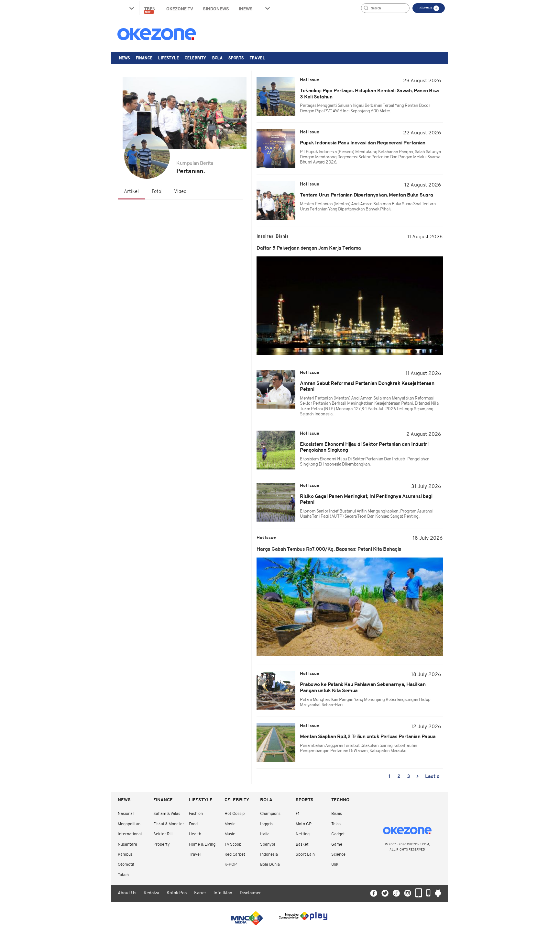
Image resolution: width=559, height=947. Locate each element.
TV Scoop (233, 844)
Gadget (338, 834)
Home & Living (202, 844)
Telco (336, 824)
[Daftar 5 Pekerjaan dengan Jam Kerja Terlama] (350, 305)
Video (180, 191)
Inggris (266, 824)
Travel (257, 57)
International (130, 834)
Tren (150, 10)
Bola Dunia (270, 864)
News (124, 57)
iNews (246, 9)
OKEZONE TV (179, 9)
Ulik (334, 864)
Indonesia (269, 854)
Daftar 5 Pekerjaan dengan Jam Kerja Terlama (309, 248)
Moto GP (304, 824)
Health (195, 834)
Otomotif (126, 864)
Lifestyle (168, 57)
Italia (264, 834)
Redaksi (151, 893)
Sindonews (216, 9)
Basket (302, 844)
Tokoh (123, 875)
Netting (303, 834)
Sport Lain (305, 854)
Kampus (125, 854)
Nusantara (127, 844)
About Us (127, 893)
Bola (217, 57)
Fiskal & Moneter (168, 824)
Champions (270, 814)
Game (336, 844)
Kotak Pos (177, 893)
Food (193, 824)
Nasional (126, 814)
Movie (230, 824)
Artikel (131, 191)
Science (338, 854)
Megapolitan (129, 824)
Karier (200, 893)
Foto (156, 191)
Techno (340, 800)
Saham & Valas (166, 814)
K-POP (231, 864)
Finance (144, 57)
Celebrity (195, 57)
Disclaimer (250, 893)
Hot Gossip (235, 814)
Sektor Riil (162, 834)
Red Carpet (235, 854)
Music (230, 834)
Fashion (196, 814)
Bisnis (336, 814)
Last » (432, 776)
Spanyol (267, 844)
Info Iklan (223, 893)
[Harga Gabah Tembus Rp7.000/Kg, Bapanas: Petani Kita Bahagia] (350, 607)
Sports (236, 57)
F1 (297, 814)
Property (161, 844)
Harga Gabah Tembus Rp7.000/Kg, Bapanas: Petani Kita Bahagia (329, 549)
